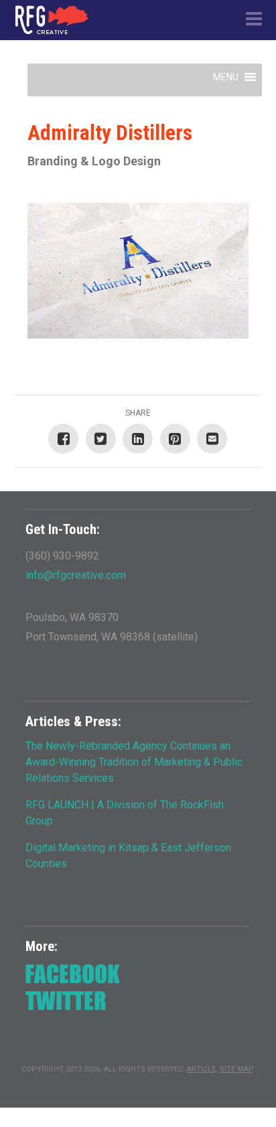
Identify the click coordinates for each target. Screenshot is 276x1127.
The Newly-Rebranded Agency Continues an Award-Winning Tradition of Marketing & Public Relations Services (134, 762)
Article (201, 1069)
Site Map (236, 1069)
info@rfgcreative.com (75, 575)
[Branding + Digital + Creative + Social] (51, 19)
